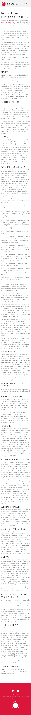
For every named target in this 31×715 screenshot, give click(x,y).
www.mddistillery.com (7, 22)
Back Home (25, 3)
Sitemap (17, 698)
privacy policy (19, 697)
